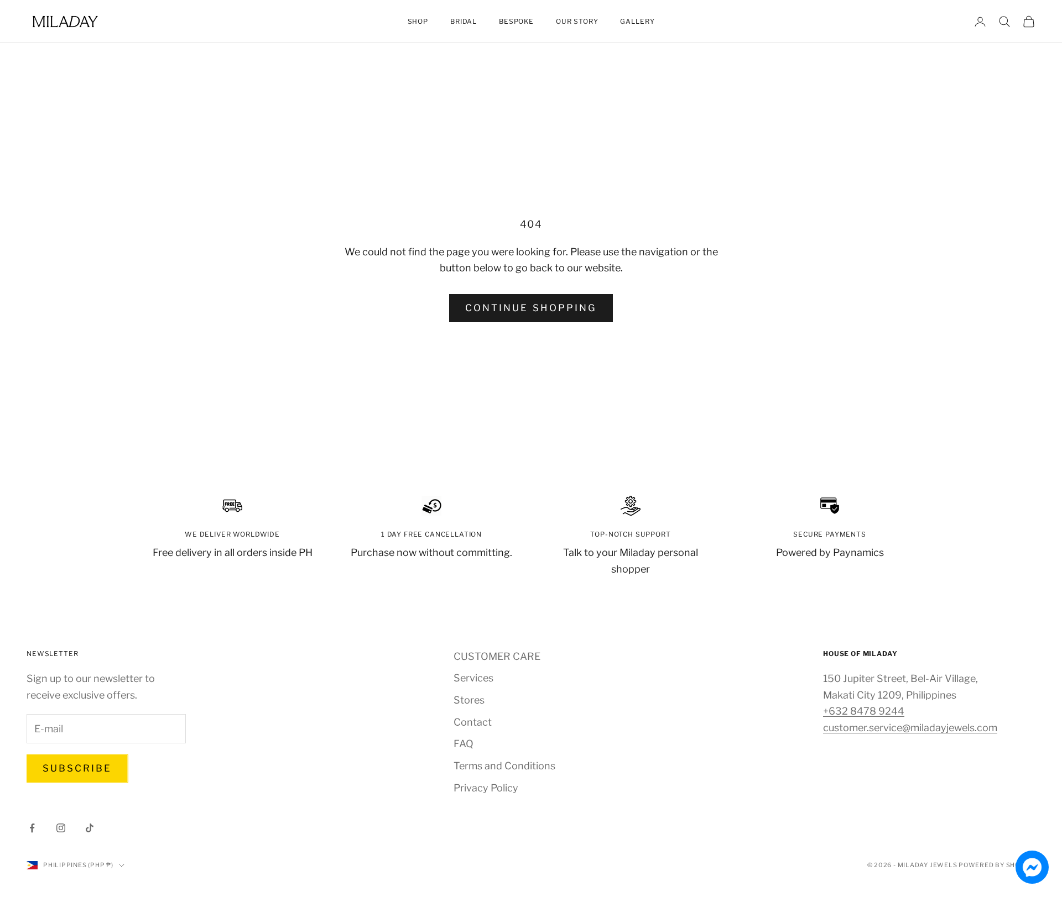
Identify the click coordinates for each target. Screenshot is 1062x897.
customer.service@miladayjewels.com (910, 727)
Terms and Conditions (504, 766)
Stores (469, 700)
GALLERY (637, 21)
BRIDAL (463, 21)
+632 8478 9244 (863, 711)
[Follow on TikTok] (89, 827)
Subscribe (77, 768)
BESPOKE (516, 21)
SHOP (418, 21)
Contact (473, 722)
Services (473, 678)
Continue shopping (531, 307)
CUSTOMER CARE (497, 656)
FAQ (463, 743)
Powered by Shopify (997, 865)
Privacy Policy (486, 788)
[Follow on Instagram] (60, 827)
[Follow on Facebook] (32, 827)
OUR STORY (577, 21)
